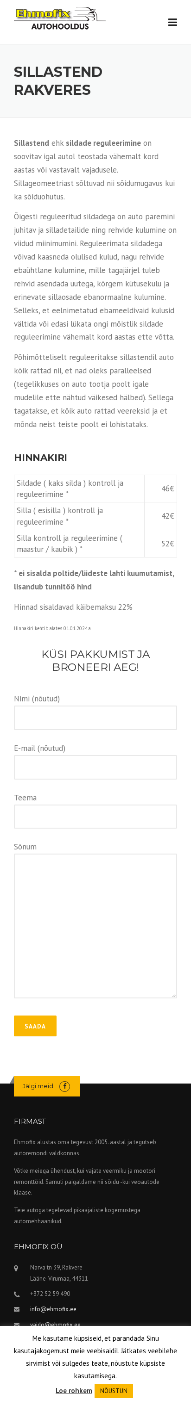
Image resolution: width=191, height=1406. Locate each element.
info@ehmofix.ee (53, 1309)
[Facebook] (64, 1086)
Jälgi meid (38, 1086)
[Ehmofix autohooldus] (60, 17)
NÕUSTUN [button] (113, 1391)
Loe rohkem (74, 1390)
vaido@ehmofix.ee (55, 1325)
